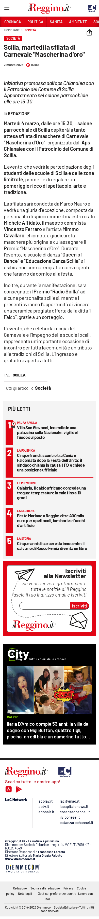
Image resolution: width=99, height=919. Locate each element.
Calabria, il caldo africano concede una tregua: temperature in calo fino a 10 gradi (51, 492)
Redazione (20, 888)
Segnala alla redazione (45, 888)
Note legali (25, 893)
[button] (89, 33)
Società (30, 30)
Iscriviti (79, 606)
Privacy (68, 888)
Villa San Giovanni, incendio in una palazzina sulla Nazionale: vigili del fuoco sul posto (47, 432)
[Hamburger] (7, 9)
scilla (19, 375)
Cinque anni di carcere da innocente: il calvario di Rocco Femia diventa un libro (52, 546)
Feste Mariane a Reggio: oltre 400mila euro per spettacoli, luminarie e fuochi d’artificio (51, 520)
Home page (12, 30)
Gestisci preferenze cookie (57, 893)
